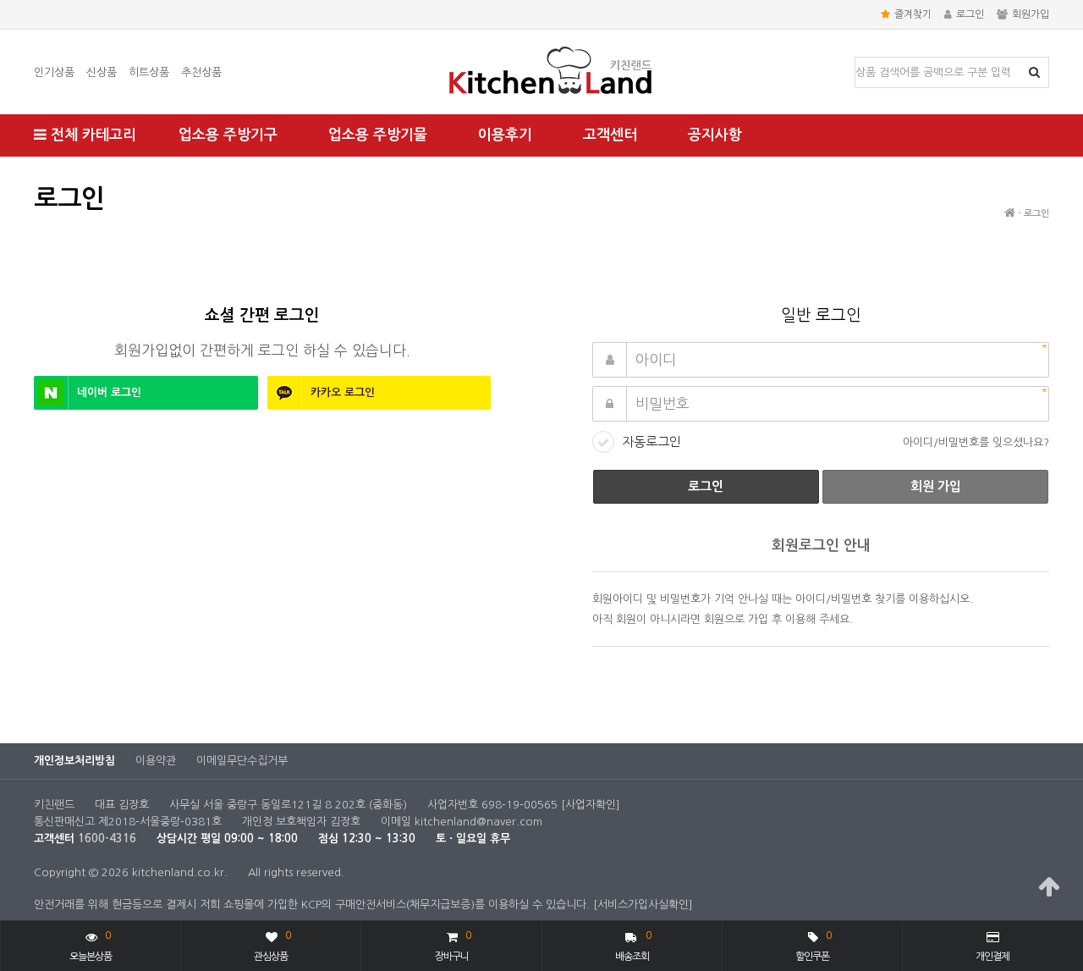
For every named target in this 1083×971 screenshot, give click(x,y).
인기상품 (54, 72)
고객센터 (610, 135)
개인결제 (992, 957)
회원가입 (1030, 14)
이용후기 (505, 135)
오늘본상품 (90, 946)
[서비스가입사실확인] (643, 904)
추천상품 (201, 72)
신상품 (101, 72)
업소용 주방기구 (228, 135)
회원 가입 (935, 486)
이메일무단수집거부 (242, 760)
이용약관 (155, 760)
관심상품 (272, 946)
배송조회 (633, 946)
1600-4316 (107, 838)
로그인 (970, 14)
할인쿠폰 (813, 946)
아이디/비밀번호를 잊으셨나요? (976, 442)
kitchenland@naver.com (478, 821)
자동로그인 (651, 441)
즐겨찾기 (913, 14)
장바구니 (452, 946)
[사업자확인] (590, 804)
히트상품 (149, 72)
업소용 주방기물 (377, 135)
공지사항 (715, 135)
